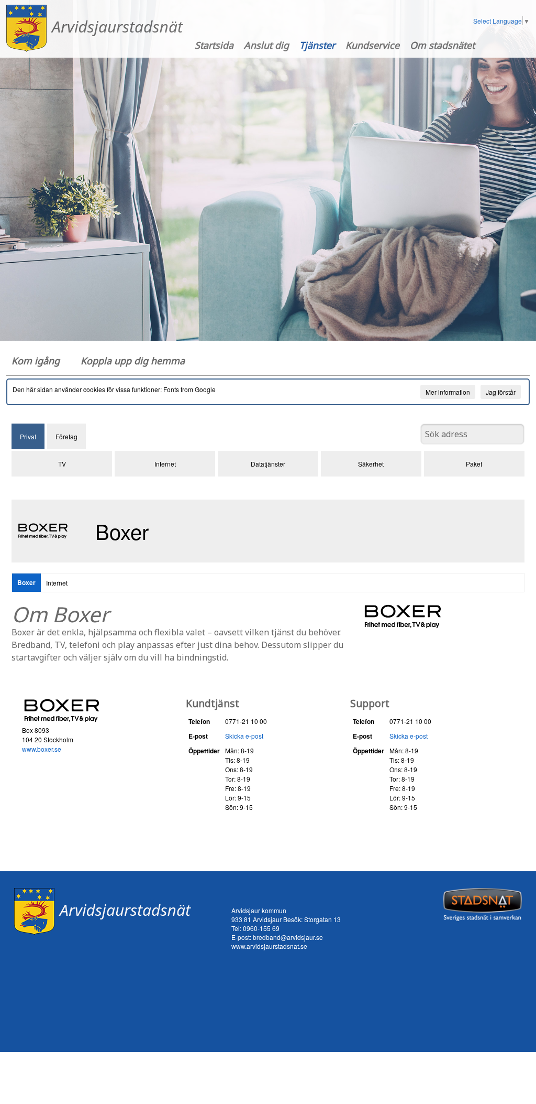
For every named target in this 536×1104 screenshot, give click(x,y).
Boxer (26, 582)
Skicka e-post (244, 735)
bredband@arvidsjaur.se (288, 937)
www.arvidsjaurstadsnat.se (269, 945)
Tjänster (317, 45)
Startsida (214, 45)
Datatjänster (268, 463)
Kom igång (36, 360)
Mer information (448, 391)
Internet (165, 463)
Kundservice (372, 45)
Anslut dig (266, 45)
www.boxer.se (41, 748)
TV (62, 463)
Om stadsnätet (442, 45)
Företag (66, 436)
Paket (474, 463)
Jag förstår (501, 391)
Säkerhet (371, 463)
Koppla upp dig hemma (133, 360)
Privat (28, 436)
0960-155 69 (261, 928)
